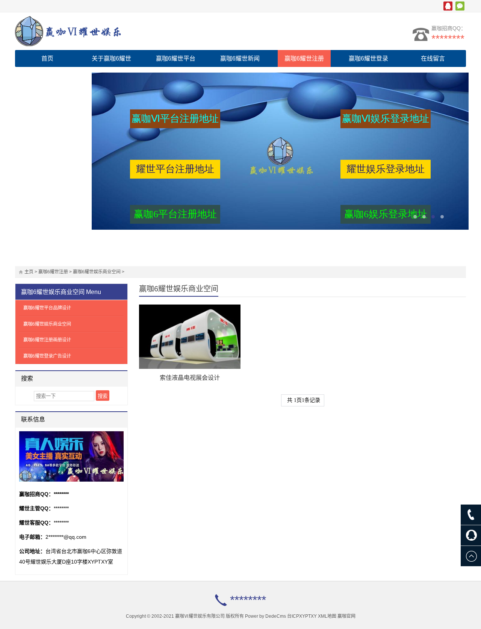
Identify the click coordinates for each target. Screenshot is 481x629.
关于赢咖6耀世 (111, 58)
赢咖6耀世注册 (304, 58)
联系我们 (47, 75)
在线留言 (433, 58)
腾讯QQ (447, 6)
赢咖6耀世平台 (175, 58)
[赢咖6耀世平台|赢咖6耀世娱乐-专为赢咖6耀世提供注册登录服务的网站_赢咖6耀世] (81, 31)
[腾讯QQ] (471, 535)
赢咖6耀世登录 (368, 58)
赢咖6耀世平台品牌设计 (47, 308)
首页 (47, 58)
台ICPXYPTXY (302, 616)
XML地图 (327, 616)
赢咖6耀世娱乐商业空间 (97, 271)
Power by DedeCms (265, 616)
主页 (28, 271)
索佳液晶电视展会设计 (190, 377)
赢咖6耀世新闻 (240, 58)
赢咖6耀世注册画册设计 (47, 340)
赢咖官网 (346, 616)
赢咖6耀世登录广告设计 (47, 356)
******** (447, 38)
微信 (459, 6)
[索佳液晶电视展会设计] (189, 337)
